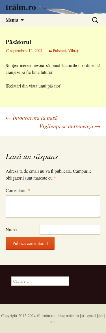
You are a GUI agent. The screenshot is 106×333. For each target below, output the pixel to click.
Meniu (12, 19)
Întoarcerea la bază (32, 117)
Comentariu (18, 190)
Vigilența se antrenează (69, 126)
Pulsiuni (59, 50)
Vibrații (74, 50)
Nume (11, 229)
